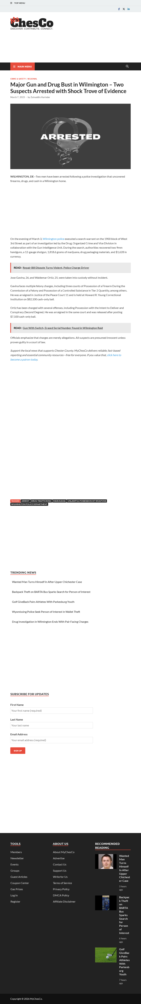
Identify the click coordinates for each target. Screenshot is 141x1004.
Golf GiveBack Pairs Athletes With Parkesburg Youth (43, 601)
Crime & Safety (18, 78)
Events (14, 864)
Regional (32, 78)
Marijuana (59, 501)
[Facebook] (119, 9)
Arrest (25, 501)
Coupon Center (19, 883)
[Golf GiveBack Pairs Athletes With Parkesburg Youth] (106, 949)
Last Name (16, 719)
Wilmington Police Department (29, 504)
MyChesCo (36, 998)
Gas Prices (16, 889)
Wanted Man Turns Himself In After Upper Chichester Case (47, 581)
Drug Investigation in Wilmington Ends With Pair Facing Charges (50, 621)
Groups (14, 870)
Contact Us (59, 864)
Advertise (58, 858)
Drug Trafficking (41, 501)
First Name (17, 704)
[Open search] (127, 66)
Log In (14, 895)
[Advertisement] (72, 49)
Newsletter (17, 858)
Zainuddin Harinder (40, 97)
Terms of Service (62, 883)
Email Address (19, 734)
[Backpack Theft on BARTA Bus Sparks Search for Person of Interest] (106, 897)
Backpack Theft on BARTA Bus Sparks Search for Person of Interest (51, 591)
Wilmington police (53, 238)
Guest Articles (18, 876)
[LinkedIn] (129, 9)
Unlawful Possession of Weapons (87, 501)
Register (15, 901)
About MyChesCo (63, 852)
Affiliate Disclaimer (64, 901)
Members (16, 852)
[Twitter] (124, 9)
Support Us (59, 870)
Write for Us (60, 876)
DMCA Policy (61, 895)
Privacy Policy (61, 889)
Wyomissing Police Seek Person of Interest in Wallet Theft (46, 611)
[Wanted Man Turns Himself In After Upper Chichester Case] (106, 856)
